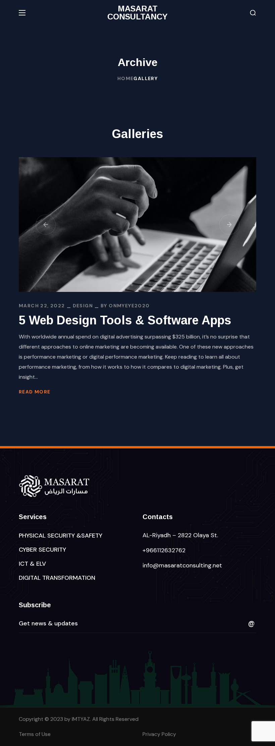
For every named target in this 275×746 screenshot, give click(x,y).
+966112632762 (164, 550)
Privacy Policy (159, 734)
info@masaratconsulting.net (182, 565)
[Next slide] (229, 224)
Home (125, 78)
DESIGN (83, 306)
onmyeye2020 (129, 306)
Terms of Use (35, 734)
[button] (253, 13)
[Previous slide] (46, 224)
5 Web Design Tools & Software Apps (125, 320)
